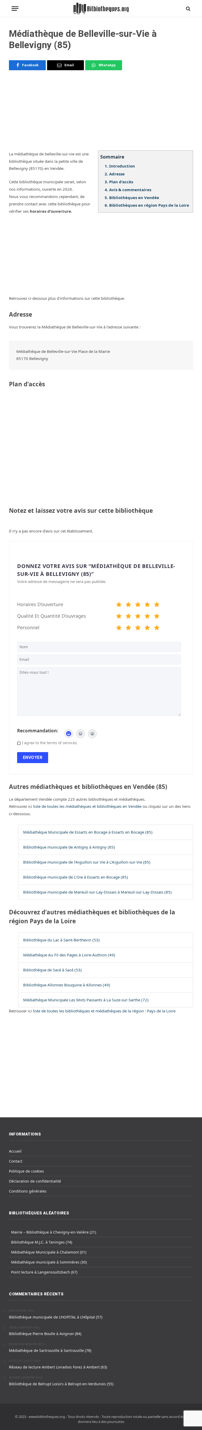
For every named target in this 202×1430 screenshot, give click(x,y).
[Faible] (128, 605)
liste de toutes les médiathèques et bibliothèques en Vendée (88, 806)
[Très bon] (147, 605)
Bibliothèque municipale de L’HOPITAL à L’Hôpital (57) (55, 1317)
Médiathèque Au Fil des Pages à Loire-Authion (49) (69, 954)
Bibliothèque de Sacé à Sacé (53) (52, 969)
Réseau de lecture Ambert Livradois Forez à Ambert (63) (58, 1367)
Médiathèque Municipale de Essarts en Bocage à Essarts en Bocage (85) (88, 832)
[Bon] (138, 605)
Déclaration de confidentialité (35, 1181)
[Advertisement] (101, 113)
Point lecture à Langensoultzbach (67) (44, 1272)
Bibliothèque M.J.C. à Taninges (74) (41, 1242)
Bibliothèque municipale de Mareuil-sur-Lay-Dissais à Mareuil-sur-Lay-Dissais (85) (97, 892)
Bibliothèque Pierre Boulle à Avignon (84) (45, 1333)
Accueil (15, 1151)
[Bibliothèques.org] (100, 8)
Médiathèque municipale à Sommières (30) (49, 1262)
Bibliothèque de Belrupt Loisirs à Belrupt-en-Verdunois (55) (61, 1383)
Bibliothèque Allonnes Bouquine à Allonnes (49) (66, 984)
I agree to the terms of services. (50, 742)
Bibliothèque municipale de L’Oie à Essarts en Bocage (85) (75, 877)
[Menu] (15, 8)
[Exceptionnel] (156, 605)
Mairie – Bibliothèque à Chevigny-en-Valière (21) (53, 1232)
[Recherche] (187, 8)
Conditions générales (28, 1191)
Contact (15, 1161)
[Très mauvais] (119, 605)
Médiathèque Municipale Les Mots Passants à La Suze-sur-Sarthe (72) (86, 999)
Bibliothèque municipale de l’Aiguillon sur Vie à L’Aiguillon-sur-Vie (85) (86, 862)
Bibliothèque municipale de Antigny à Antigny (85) (69, 847)
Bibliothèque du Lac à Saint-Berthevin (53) (61, 939)
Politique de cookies (26, 1171)
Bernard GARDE (21, 1361)
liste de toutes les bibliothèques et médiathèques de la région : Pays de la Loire (104, 1010)
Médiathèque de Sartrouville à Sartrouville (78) (50, 1350)
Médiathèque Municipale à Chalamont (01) (48, 1252)
